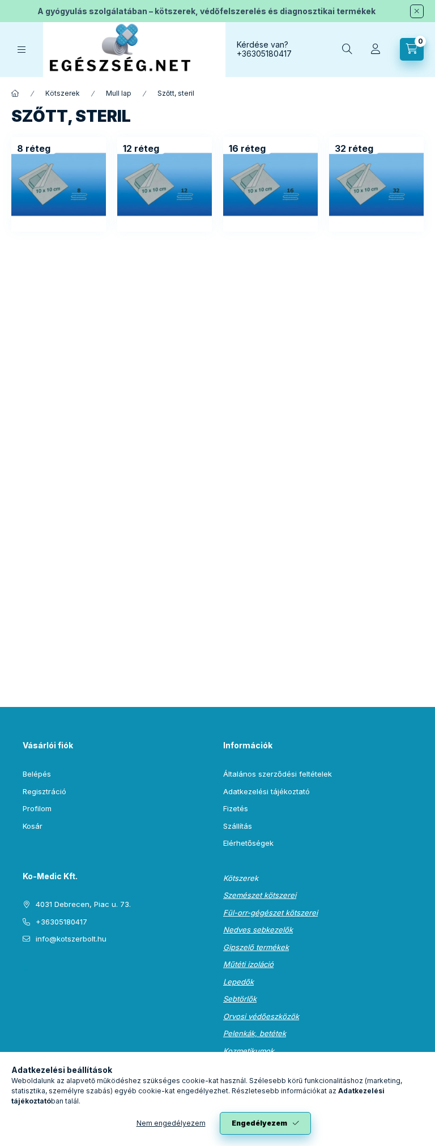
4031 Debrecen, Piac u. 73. (83, 904)
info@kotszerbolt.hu (71, 938)
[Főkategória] (15, 93)
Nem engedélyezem (171, 1123)
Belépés (37, 773)
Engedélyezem (259, 1123)
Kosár (32, 825)
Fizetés (235, 808)
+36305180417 (264, 53)
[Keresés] (347, 49)
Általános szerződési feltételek (277, 773)
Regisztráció (44, 791)
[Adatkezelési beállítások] (26, 967)
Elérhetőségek (248, 842)
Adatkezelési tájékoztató (266, 791)
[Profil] (375, 49)
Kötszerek (62, 93)
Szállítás (237, 825)
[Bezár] (417, 11)
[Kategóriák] (21, 49)
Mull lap (118, 93)
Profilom (37, 808)
